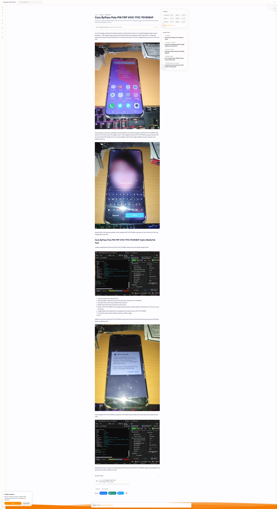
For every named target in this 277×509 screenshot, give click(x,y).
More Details (26, 503)
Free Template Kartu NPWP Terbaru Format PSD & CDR (174, 59)
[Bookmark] (274, 2)
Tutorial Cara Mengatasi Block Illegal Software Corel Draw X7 (174, 45)
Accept (13, 503)
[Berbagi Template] (169, 56)
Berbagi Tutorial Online (10, 2)
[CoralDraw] (168, 35)
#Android (98, 489)
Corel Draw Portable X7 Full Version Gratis (174, 38)
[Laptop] (172, 49)
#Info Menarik (105, 489)
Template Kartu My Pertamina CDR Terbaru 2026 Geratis (174, 65)
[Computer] (168, 42)
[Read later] (155, 27)
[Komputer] (168, 49)
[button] (103, 493)
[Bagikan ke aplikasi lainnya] (126, 493)
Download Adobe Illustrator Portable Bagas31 (174, 52)
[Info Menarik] (176, 63)
